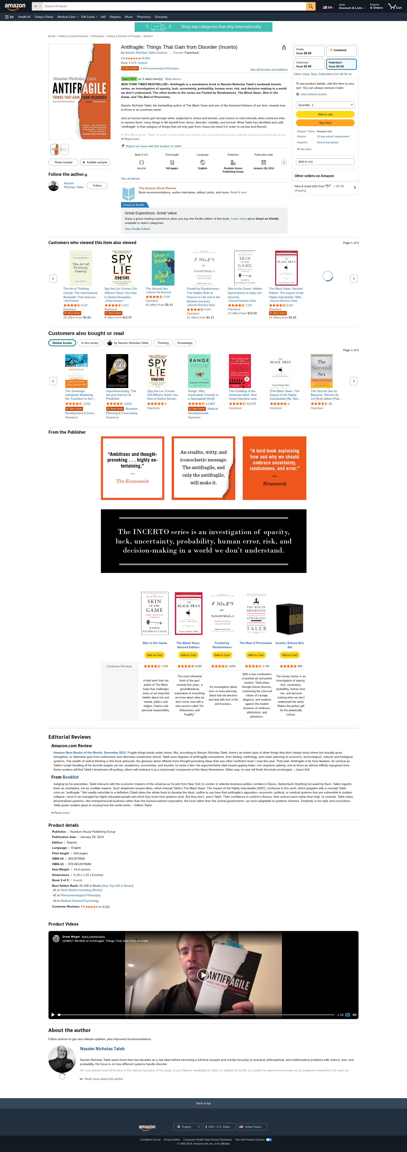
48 (330, 404)
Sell (103, 16)
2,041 (87, 404)
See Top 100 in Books (117, 885)
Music (129, 16)
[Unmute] (355, 1014)
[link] (80, 292)
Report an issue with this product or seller (154, 146)
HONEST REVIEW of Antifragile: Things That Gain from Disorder (105, 941)
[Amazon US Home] (147, 1128)
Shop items (172, 79)
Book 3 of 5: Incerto (134, 62)
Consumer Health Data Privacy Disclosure (207, 1139)
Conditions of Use (150, 1139)
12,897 (210, 404)
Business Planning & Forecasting (122, 411)
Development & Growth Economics (80, 411)
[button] (9, 17)
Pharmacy (144, 16)
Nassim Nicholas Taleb (140, 52)
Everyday (161, 16)
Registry (115, 16)
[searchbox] (174, 6)
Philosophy (97, 36)
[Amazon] (15, 6)
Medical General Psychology (80, 900)
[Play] (52, 1015)
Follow (97, 185)
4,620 (128, 404)
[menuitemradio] (347, 1015)
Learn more (239, 218)
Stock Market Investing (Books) (81, 890)
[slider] (196, 1014)
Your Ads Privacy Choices (250, 1139)
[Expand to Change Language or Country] (198, 1127)
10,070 (251, 404)
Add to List (305, 161)
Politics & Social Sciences (73, 36)
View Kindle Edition (137, 228)
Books (52, 36)
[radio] (309, 51)
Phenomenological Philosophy (81, 895)
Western (148, 36)
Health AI (24, 16)
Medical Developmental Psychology (203, 411)
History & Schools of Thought (123, 36)
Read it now (238, 192)
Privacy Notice (172, 1139)
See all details (130, 178)
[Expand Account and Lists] (364, 8)
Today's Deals (44, 16)
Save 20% (129, 79)
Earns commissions (93, 936)
